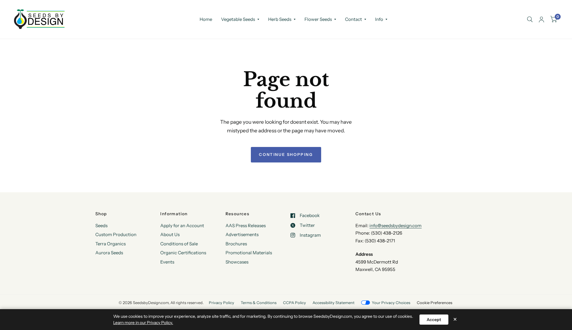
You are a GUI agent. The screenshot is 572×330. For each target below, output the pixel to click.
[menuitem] (206, 19)
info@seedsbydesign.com (395, 225)
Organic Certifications (183, 252)
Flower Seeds (318, 19)
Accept (434, 319)
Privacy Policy (221, 302)
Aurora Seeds (109, 252)
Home (206, 19)
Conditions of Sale (179, 244)
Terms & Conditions (258, 302)
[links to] (541, 19)
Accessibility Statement (334, 302)
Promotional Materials (249, 252)
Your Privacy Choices (391, 302)
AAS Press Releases (246, 225)
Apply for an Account (182, 225)
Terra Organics (110, 244)
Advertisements (242, 234)
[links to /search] (530, 19)
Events (167, 262)
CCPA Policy (294, 302)
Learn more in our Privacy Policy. (143, 322)
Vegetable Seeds (238, 19)
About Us (170, 234)
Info (379, 19)
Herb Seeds (279, 19)
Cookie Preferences (434, 302)
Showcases (237, 262)
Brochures (236, 244)
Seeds (101, 225)
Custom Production (115, 234)
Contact (353, 19)
